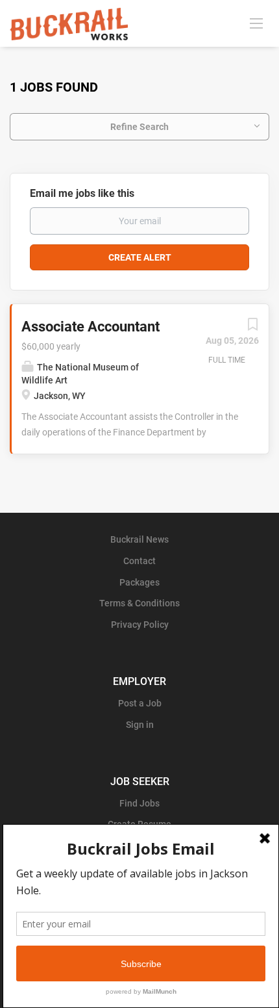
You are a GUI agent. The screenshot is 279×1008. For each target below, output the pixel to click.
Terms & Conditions (139, 603)
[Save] (252, 327)
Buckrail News (139, 539)
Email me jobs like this (82, 193)
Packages (139, 582)
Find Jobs (139, 803)
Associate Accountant (90, 326)
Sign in (140, 724)
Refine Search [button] (139, 127)
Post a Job (140, 703)
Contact (139, 561)
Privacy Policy (140, 624)
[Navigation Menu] (256, 22)
